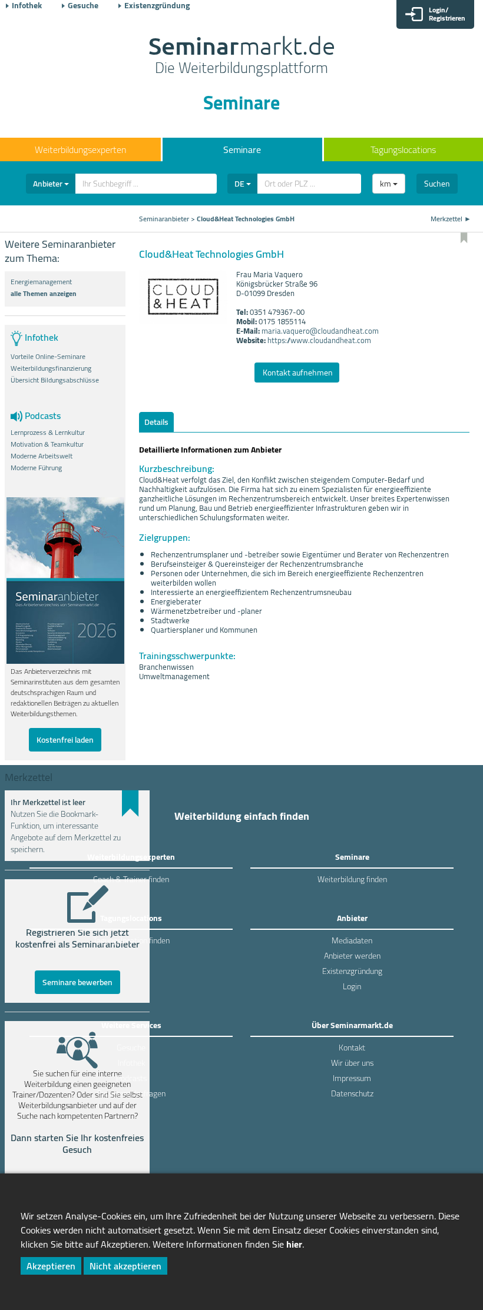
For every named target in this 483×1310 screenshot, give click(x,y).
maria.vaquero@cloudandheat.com (320, 331)
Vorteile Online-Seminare (48, 356)
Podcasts (131, 1078)
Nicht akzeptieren (125, 1266)
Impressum (352, 1078)
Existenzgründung (157, 5)
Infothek (27, 5)
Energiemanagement (41, 282)
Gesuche (83, 5)
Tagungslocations (403, 149)
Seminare (242, 149)
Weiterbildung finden (352, 879)
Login (352, 986)
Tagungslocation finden (131, 940)
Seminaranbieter (164, 218)
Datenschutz (352, 1093)
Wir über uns (352, 1062)
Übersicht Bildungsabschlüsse (55, 380)
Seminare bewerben (77, 982)
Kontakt (352, 1047)
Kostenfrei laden (65, 739)
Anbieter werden (352, 955)
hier (294, 1244)
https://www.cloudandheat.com (319, 340)
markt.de (241, 56)
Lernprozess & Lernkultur (48, 432)
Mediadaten (352, 940)
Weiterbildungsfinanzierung (51, 368)
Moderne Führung (36, 468)
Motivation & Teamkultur (47, 444)
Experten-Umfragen (131, 1093)
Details (156, 422)
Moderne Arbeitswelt (41, 456)
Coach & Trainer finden (131, 879)
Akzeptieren (51, 1266)
